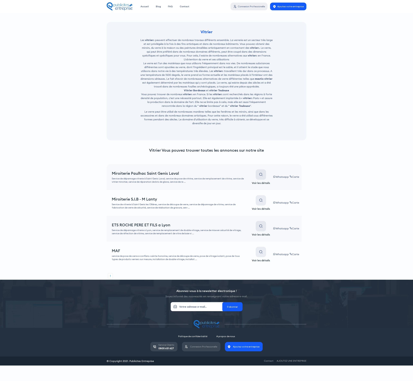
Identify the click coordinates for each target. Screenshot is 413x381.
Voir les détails (261, 183)
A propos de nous (225, 336)
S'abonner (232, 306)
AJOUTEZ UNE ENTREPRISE (291, 360)
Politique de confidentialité (192, 336)
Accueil (145, 6)
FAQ (170, 6)
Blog (158, 6)
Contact (184, 6)
